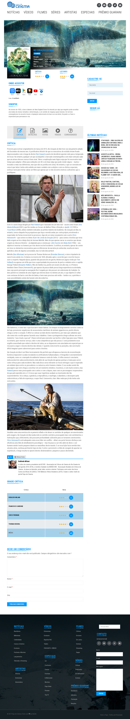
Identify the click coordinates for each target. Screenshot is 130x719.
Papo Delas (48, 686)
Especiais (87, 12)
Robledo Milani (24, 461)
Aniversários (19, 682)
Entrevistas (18, 678)
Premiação (74, 699)
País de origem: (39, 66)
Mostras (47, 682)
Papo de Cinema (16, 714)
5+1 (46, 661)
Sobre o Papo (104, 715)
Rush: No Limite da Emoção (43, 238)
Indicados (74, 695)
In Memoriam (48, 678)
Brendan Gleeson (57, 254)
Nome (10, 579)
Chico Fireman (14, 515)
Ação (46, 62)
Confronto (48, 665)
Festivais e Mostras (20, 652)
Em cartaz (79, 640)
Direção (36, 57)
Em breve (78, 635)
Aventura (51, 62)
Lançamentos (18, 657)
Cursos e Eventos (19, 644)
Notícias (13, 12)
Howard (10, 370)
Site (8, 595)
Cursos (47, 669)
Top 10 (47, 695)
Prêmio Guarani (110, 12)
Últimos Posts (21, 457)
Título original (38, 59)
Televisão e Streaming (20, 661)
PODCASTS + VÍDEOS (50, 648)
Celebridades (18, 640)
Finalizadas (78, 669)
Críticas (78, 631)
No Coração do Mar (44, 50)
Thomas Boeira (14, 524)
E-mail (10, 587)
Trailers (46, 644)
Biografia (57, 62)
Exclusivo (17, 648)
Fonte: (10, 98)
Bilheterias (17, 635)
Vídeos (28, 12)
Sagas (78, 652)
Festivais (47, 674)
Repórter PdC (48, 640)
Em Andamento (79, 674)
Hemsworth (28, 267)
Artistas (70, 12)
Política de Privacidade (115, 715)
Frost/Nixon (11, 230)
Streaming (79, 648)
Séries (55, 12)
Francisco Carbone (16, 506)
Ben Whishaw (19, 254)
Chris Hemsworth (13, 440)
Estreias (78, 644)
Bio (11, 457)
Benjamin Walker (25, 265)
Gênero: (36, 62)
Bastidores (17, 631)
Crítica (20, 134)
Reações (73, 703)
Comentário (12, 557)
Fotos (45, 134)
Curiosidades (70, 134)
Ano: (35, 64)
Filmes (42, 12)
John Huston (55, 243)
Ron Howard (48, 57)
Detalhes (32, 134)
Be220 (34, 714)
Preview (47, 690)
